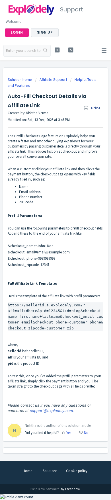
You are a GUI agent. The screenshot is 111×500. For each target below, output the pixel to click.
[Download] (45, 250)
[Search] (45, 50)
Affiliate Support (53, 79)
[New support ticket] (56, 50)
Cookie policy (76, 470)
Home (27, 470)
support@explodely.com (51, 410)
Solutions (50, 470)
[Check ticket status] (70, 50)
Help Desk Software (45, 489)
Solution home (20, 79)
